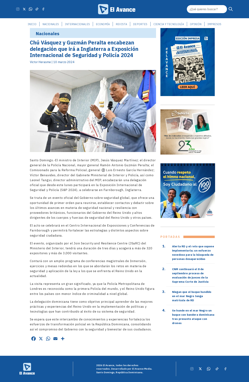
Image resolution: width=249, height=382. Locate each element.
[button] (230, 9)
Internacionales (77, 24)
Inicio (32, 24)
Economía (103, 24)
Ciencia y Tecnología (168, 24)
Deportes (140, 24)
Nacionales (50, 24)
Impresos (214, 24)
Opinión (195, 24)
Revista (121, 24)
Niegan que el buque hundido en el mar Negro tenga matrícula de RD (191, 296)
